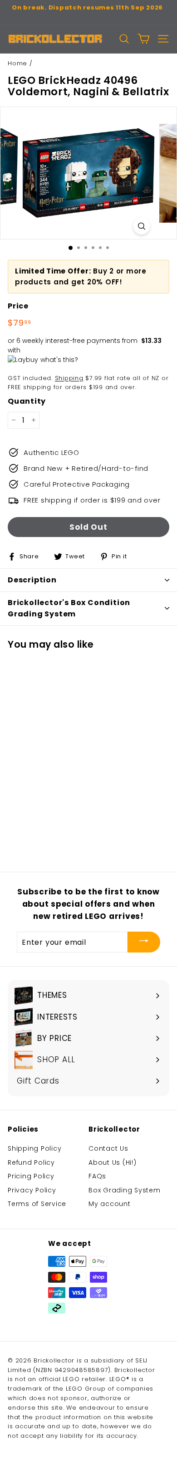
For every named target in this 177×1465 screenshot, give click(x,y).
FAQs (97, 1176)
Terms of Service (37, 1203)
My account (109, 1203)
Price (18, 306)
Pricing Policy (31, 1176)
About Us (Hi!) (112, 1162)
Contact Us (108, 1148)
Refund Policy (31, 1162)
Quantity (27, 401)
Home (17, 63)
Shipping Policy (34, 1148)
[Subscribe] (144, 942)
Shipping (69, 378)
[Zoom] (141, 226)
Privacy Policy (32, 1190)
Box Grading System (124, 1190)
